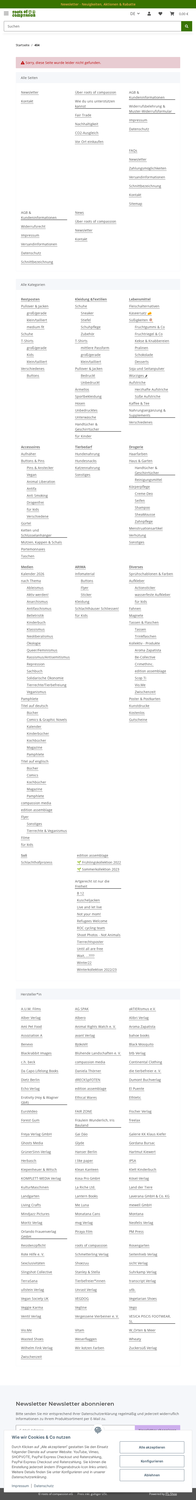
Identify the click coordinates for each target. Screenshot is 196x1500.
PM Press (136, 1231)
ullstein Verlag (32, 1289)
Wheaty (135, 1339)
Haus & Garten (140, 460)
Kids (30, 354)
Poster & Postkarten (144, 698)
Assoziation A (31, 1035)
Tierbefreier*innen (90, 1281)
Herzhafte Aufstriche (151, 389)
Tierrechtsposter (90, 942)
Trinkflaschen (145, 636)
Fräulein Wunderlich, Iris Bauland (94, 1122)
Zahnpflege (144, 521)
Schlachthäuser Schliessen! (97, 608)
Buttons (33, 375)
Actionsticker (145, 587)
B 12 (80, 893)
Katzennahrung (87, 467)
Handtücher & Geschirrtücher (87, 426)
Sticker (86, 594)
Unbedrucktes (86, 410)
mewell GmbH (140, 1205)
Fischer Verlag (140, 1111)
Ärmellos (82, 389)
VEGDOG (82, 1298)
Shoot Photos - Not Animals (98, 935)
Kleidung (82, 601)
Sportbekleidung (88, 396)
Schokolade (144, 354)
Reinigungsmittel (148, 479)
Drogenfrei (35, 502)
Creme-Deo (144, 493)
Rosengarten (139, 1245)
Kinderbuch (36, 622)
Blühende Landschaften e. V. (98, 1053)
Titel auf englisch (35, 761)
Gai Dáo (81, 1134)
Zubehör (87, 334)
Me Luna (82, 1205)
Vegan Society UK (35, 1298)
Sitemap (135, 203)
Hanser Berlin (86, 1151)
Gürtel (26, 523)
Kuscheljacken (88, 900)
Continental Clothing (145, 1062)
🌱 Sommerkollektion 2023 (98, 869)
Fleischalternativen (144, 306)
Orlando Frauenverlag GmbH (38, 1234)
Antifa (31, 488)
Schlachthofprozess (36, 862)
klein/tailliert (37, 320)
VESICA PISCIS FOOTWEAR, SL (150, 1319)
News (79, 212)
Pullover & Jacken (35, 306)
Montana (136, 1213)
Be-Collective (145, 657)
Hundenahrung (87, 454)
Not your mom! (89, 914)
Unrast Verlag (86, 1289)
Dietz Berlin (30, 1079)
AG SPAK (82, 1009)
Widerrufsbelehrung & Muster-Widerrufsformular (150, 108)
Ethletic (135, 1097)
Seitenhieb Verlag (143, 1254)
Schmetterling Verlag (92, 1254)
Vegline (81, 1307)
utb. (132, 1289)
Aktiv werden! (38, 594)
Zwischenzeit (145, 692)
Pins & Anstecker (40, 467)
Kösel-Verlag (139, 1178)
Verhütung (137, 535)
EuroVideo (29, 1111)
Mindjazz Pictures (35, 1213)
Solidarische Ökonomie (45, 678)
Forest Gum (30, 1120)
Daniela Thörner (88, 1071)
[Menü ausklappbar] (6, 11)
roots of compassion (91, 1245)
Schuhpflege (91, 327)
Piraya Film (84, 1231)
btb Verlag (137, 1053)
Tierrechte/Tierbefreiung (46, 685)
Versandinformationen (147, 177)
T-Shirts (27, 341)
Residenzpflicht (33, 1245)
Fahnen (135, 608)
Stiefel (86, 320)
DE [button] (132, 13)
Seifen (140, 500)
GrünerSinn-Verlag (36, 1151)
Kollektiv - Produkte (144, 643)
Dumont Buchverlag (145, 1079)
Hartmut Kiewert (142, 1151)
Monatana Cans (87, 1213)
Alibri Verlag (139, 1017)
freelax (134, 1120)
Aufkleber (137, 580)
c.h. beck (28, 1062)
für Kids (81, 615)
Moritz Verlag (31, 1222)
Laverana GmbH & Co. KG (149, 1196)
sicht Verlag (138, 1263)
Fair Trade (83, 115)
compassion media (36, 803)
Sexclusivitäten (33, 1263)
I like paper (84, 1160)
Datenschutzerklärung (99, 1413)
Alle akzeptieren (152, 1447)
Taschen (27, 556)
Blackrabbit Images (36, 1053)
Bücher (32, 712)
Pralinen (141, 347)
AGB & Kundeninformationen (147, 95)
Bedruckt (88, 375)
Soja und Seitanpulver (146, 368)
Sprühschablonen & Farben (151, 574)
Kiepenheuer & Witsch (39, 1169)
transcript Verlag (142, 1281)
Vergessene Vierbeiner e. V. (97, 1316)
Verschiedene (38, 516)
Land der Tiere (140, 1187)
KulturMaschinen (35, 1187)
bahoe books (139, 1035)
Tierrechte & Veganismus (47, 830)
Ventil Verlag (31, 1316)
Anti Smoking (37, 495)
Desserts (142, 361)
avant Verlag (85, 1035)
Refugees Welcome (92, 921)
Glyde (79, 1143)
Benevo (27, 1044)
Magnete (136, 615)
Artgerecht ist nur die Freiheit (92, 884)
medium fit (35, 327)
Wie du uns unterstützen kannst (95, 103)
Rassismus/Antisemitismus (48, 657)
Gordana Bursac (142, 1143)
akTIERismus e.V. (142, 1009)
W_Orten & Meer (142, 1330)
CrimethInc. (144, 664)
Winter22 (84, 962)
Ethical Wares (86, 1097)
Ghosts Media (32, 1143)
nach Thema (31, 580)
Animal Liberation (41, 481)
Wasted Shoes (32, 1339)
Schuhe (27, 334)
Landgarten (30, 1196)
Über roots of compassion (95, 92)
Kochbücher (36, 740)
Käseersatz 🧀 (140, 313)
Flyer (25, 817)
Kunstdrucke (139, 705)
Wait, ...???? (85, 955)
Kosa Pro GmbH (87, 1178)
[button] (149, 13)
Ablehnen (152, 1475)
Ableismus (35, 587)
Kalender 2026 (32, 574)
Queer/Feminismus (42, 650)
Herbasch (28, 1160)
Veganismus (36, 692)
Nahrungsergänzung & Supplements (147, 413)
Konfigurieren (152, 1461)
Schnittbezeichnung (145, 186)
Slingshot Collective (36, 1272)
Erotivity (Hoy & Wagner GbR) (40, 1100)
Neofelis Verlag (141, 1222)
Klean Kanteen (86, 1169)
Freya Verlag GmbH (36, 1134)
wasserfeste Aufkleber (152, 594)
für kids (33, 509)
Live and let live (89, 907)
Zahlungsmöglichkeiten (147, 168)
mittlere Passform (95, 347)
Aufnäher (28, 454)
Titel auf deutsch (34, 705)
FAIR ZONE (83, 1111)
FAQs (133, 150)
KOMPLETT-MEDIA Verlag (41, 1178)
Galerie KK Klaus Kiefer (147, 1134)
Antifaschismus (39, 608)
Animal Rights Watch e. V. (95, 1026)
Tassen (140, 629)
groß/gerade (37, 313)
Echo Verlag (30, 1088)
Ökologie (34, 643)
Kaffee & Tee (139, 403)
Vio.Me (140, 685)
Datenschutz (44, 1486)
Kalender (34, 726)
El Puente (136, 1088)
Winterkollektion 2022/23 (97, 969)
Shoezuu (82, 1263)
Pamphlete (29, 698)
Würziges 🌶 (138, 375)
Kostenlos (137, 712)
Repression (36, 664)
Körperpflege (139, 486)
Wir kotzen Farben (89, 1348)
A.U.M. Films (31, 1009)
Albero (80, 1017)
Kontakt (27, 101)
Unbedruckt (90, 382)
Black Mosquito (141, 1044)
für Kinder (83, 436)
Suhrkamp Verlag (143, 1272)
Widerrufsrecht (33, 226)
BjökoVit (81, 1044)
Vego (133, 1307)
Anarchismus (37, 601)
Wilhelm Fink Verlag (37, 1348)
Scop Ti (140, 678)
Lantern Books (86, 1196)
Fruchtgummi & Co (150, 327)
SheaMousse (145, 514)
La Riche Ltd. (85, 1187)
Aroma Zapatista (148, 650)
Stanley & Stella (87, 1272)
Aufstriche (137, 382)
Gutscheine (138, 719)
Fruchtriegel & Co (149, 334)
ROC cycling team (91, 928)
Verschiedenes (32, 368)
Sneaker (87, 313)
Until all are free (90, 948)
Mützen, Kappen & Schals (41, 542)
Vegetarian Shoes (143, 1298)
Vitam (79, 1330)
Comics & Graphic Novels (47, 719)
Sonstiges (82, 474)
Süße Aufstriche (147, 396)
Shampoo (142, 507)
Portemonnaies (33, 549)
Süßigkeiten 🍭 (141, 320)
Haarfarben (138, 454)
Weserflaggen (86, 1339)
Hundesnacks (86, 460)
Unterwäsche (85, 417)
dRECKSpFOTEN (87, 1079)
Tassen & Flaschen (144, 622)
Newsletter (29, 92)
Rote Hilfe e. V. (32, 1254)
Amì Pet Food (31, 1026)
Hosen (80, 403)
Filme (25, 837)
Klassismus (36, 629)
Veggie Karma (32, 1307)
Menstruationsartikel (146, 528)
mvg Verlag (84, 1222)
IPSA (132, 1160)
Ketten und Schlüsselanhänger (36, 533)
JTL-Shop (171, 1494)
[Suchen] (186, 26)
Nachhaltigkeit (86, 124)
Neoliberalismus (40, 636)
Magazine (34, 747)
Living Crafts (31, 1205)
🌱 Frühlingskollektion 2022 (99, 862)
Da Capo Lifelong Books (39, 1071)
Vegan (32, 474)
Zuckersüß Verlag (143, 1348)
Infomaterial (85, 574)
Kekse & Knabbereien (152, 341)
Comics (32, 775)
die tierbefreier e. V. (145, 1071)
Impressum (20, 1486)
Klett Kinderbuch (142, 1169)
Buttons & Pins (32, 460)
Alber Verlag (31, 1017)
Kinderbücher (38, 733)
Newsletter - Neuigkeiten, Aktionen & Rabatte (98, 4)
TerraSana (29, 1281)
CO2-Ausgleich (86, 132)
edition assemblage (36, 810)
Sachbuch (35, 671)
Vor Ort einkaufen (89, 141)
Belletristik (35, 615)
